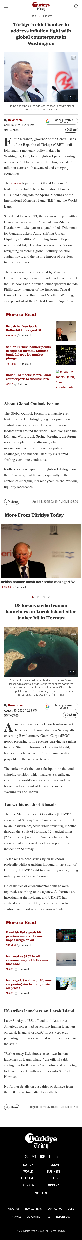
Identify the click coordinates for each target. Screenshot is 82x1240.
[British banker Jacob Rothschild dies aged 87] (66, 331)
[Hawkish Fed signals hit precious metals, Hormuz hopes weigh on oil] (66, 935)
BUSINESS (54, 1171)
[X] (26, 1156)
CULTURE (53, 1178)
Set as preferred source (63, 121)
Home (33, 16)
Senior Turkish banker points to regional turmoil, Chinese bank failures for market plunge (28, 352)
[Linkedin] (56, 1156)
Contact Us (55, 1209)
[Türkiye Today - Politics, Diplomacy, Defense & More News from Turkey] (41, 6)
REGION (54, 1165)
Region (10, 969)
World (9, 384)
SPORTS (28, 1185)
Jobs (71, 1209)
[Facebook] (50, 1156)
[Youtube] (42, 1156)
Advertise (33, 1217)
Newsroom (15, 120)
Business (47, 16)
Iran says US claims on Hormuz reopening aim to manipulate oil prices (29, 984)
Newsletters (33, 1209)
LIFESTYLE (28, 1178)
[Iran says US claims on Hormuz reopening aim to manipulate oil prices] (66, 983)
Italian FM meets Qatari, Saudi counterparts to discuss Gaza (28, 377)
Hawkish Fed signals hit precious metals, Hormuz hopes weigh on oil (25, 936)
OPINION (54, 1185)
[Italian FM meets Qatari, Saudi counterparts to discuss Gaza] (66, 380)
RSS (48, 1217)
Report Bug (63, 1217)
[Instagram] (34, 1156)
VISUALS (41, 1193)
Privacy (16, 1217)
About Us (13, 1209)
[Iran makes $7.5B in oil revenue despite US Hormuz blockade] (66, 959)
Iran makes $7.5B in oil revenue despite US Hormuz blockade (27, 960)
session (16, 183)
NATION (28, 1165)
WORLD (28, 1171)
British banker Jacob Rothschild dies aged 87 (23, 328)
